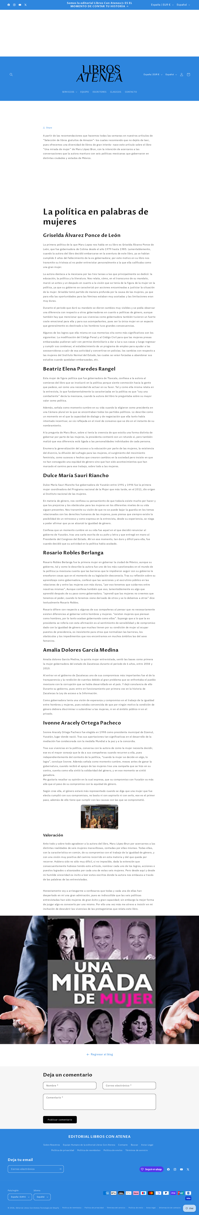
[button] (11, 74)
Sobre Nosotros (51, 1144)
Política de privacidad (62, 1150)
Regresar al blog (102, 1054)
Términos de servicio (136, 1150)
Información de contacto (170, 1208)
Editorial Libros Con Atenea (28, 1208)
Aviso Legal (147, 1144)
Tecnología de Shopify (49, 1208)
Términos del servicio (116, 1208)
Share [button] (49, 127)
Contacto (123, 1144)
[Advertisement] (99, 33)
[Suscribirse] (60, 1169)
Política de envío (136, 1208)
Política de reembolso (89, 1150)
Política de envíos (113, 1150)
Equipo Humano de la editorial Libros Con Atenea (89, 1144)
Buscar (134, 1144)
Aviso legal (151, 1208)
